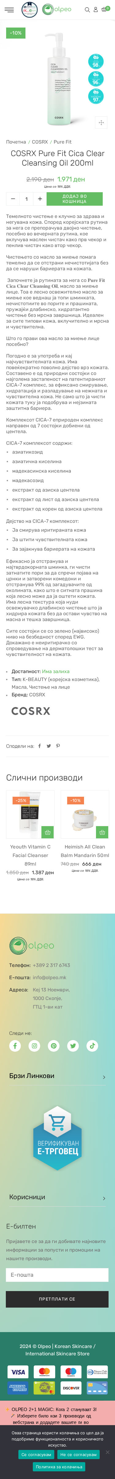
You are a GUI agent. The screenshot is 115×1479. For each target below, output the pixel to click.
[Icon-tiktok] (92, 1046)
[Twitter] (49, 746)
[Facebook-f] (15, 1046)
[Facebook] (39, 746)
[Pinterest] (58, 746)
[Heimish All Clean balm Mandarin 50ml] (85, 814)
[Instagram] (34, 1046)
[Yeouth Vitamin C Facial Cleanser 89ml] (30, 814)
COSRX (40, 142)
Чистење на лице (49, 687)
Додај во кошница (75, 199)
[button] (47, 832)
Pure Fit (62, 142)
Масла (19, 687)
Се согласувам (36, 1454)
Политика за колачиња (59, 1466)
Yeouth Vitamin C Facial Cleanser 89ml (30, 855)
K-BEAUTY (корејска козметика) (60, 679)
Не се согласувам (78, 1454)
